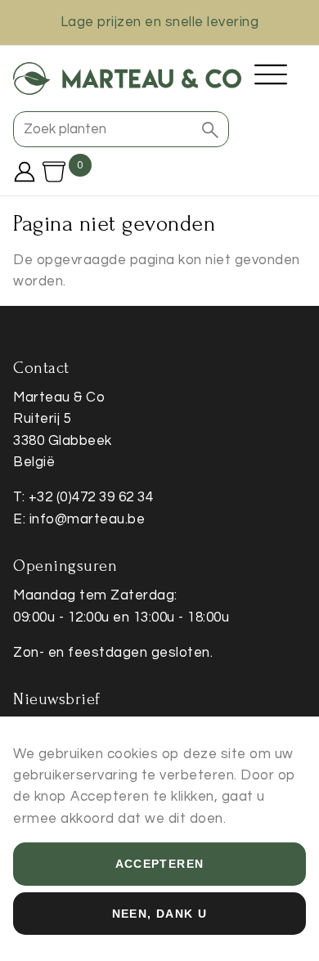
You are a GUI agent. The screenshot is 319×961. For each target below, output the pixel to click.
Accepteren (159, 863)
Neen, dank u (160, 913)
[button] (210, 129)
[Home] (127, 78)
